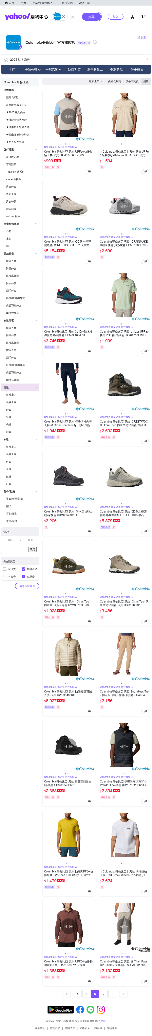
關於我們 (55, 1028)
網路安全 (85, 1028)
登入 (116, 16)
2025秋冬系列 (20, 59)
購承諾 (142, 37)
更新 (103, 1021)
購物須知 (70, 1028)
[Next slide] (92, 116)
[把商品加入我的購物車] (89, 171)
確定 (32, 549)
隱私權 (98, 1028)
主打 (12, 69)
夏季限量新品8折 (96, 69)
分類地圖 (112, 1028)
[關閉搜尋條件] (63, 16)
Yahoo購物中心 (26, 16)
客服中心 (40, 1028)
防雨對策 (74, 69)
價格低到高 (114, 81)
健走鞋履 (137, 69)
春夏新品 (116, 69)
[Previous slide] (45, 116)
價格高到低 (132, 81)
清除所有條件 (27, 586)
